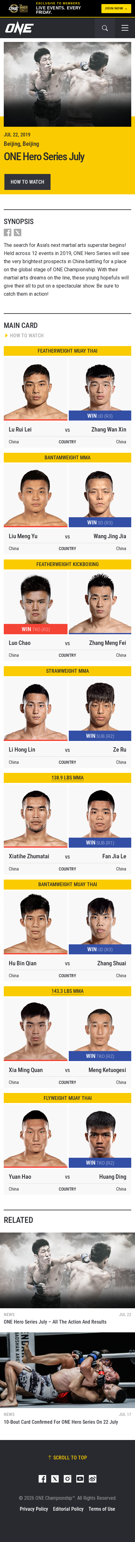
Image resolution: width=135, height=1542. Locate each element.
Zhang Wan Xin (108, 429)
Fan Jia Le (114, 856)
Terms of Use (102, 1509)
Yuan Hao (20, 1176)
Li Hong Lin (22, 749)
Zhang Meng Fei (107, 642)
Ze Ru (119, 749)
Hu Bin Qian (22, 963)
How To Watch (27, 182)
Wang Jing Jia (110, 536)
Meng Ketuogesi (107, 1070)
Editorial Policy (68, 1509)
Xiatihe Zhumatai (29, 856)
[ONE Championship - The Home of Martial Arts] (19, 28)
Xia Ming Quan (26, 1070)
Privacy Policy (34, 1509)
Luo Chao (19, 642)
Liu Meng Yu (23, 536)
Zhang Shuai (111, 963)
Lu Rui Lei (20, 429)
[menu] (125, 28)
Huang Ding (112, 1176)
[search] (105, 28)
